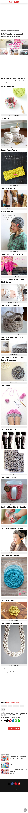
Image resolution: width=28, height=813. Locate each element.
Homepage (3, 27)
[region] (14, 66)
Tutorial (22, 706)
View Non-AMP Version (22, 789)
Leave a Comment (14, 728)
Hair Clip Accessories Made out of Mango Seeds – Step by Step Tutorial (18, 771)
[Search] (26, 1)
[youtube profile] (19, 783)
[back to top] (25, 810)
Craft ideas (4, 706)
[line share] (19, 720)
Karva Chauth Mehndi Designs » (13, 702)
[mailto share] (7, 720)
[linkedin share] (13, 720)
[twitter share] (5, 720)
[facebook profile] (12, 783)
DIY (18, 30)
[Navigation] (1, 1)
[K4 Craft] (14, 1)
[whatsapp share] (16, 720)
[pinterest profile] (15, 783)
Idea (18, 706)
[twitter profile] (9, 783)
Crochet (15, 30)
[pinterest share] (10, 720)
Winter (3, 709)
